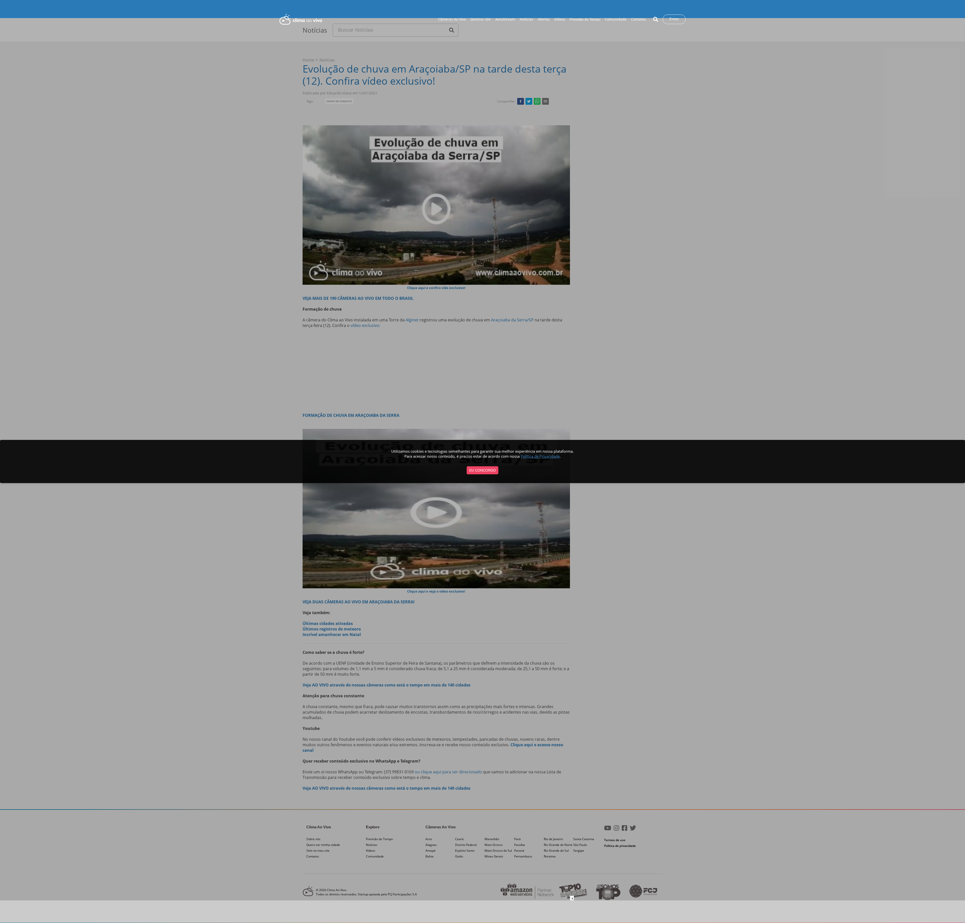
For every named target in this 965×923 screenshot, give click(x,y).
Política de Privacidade (540, 456)
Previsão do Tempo (585, 19)
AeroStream (505, 19)
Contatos (638, 19)
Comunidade (615, 19)
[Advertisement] (482, 911)
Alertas (544, 19)
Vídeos (559, 19)
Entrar (674, 19)
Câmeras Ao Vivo (452, 19)
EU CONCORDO (482, 470)
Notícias (526, 19)
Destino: (480, 19)
